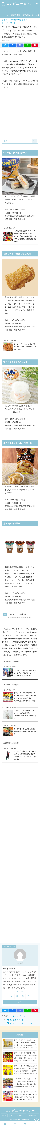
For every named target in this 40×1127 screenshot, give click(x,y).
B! (20, 45)
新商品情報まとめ (30, 15)
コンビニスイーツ (16, 1020)
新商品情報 (15, 15)
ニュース (4, 15)
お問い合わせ (33, 1115)
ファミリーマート (9, 23)
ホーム (6, 20)
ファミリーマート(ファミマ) (21, 1023)
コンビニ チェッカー (19, 6)
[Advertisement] (20, 113)
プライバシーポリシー (18, 1115)
